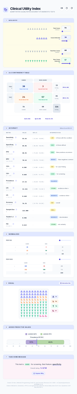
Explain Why (38, 373)
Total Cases (56, 28)
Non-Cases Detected (56, 60)
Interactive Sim (65, 283)
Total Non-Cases (55, 50)
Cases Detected (55, 37)
